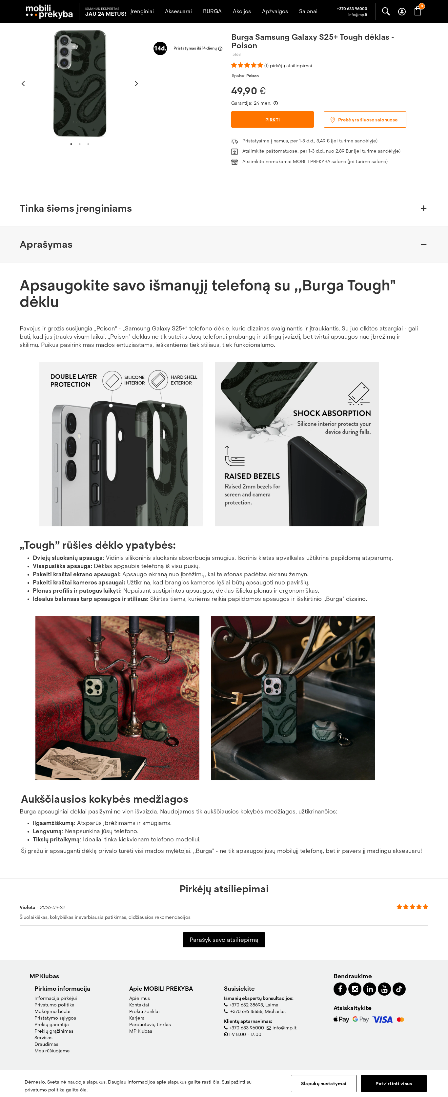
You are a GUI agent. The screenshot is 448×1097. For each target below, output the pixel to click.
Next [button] (136, 83)
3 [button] (88, 144)
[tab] (224, 208)
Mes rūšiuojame (52, 1051)
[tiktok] (399, 989)
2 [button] (79, 144)
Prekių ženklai (144, 1011)
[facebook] (340, 989)
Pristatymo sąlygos (55, 1018)
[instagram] (354, 989)
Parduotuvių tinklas (150, 1024)
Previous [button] (23, 83)
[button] (224, 208)
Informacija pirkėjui (55, 998)
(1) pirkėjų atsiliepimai (288, 66)
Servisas (43, 1038)
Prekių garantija (51, 1024)
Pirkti (272, 120)
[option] (80, 83)
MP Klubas (140, 1031)
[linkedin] (369, 989)
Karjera (137, 1018)
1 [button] (71, 144)
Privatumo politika (54, 1005)
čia (216, 1082)
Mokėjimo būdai (52, 1011)
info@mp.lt (284, 1028)
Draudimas (46, 1044)
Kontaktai (139, 1005)
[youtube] (384, 989)
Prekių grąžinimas (53, 1031)
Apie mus (139, 998)
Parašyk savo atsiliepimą (224, 939)
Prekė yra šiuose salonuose (367, 120)
